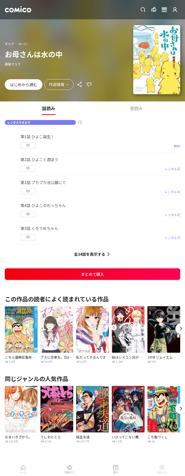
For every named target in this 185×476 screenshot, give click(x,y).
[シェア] (79, 84)
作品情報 (56, 84)
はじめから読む (23, 84)
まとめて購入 (92, 274)
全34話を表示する (89, 254)
